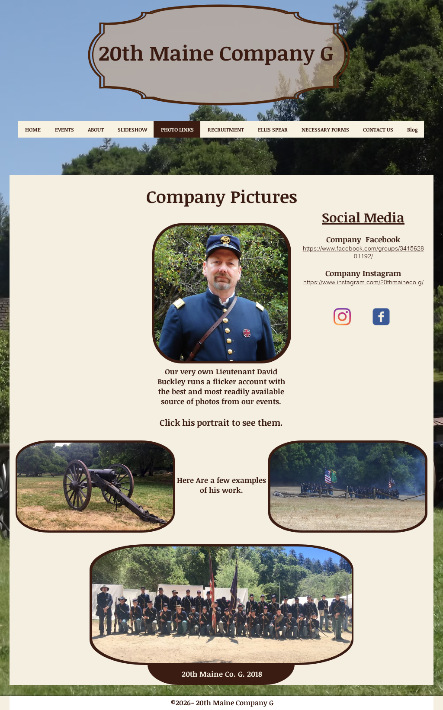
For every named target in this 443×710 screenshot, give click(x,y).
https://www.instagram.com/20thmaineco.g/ (363, 282)
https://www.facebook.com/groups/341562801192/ (363, 252)
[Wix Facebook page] (381, 316)
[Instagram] (342, 316)
